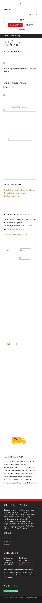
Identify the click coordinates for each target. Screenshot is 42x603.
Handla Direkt (15, 25)
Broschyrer (7, 544)
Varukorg (21, 30)
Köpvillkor (22, 565)
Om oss (6, 538)
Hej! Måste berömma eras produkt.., (16, 234)
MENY (22, 20)
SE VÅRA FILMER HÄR (11, 591)
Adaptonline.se (20, 600)
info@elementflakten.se (26, 563)
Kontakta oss (7, 541)
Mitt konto (29, 25)
